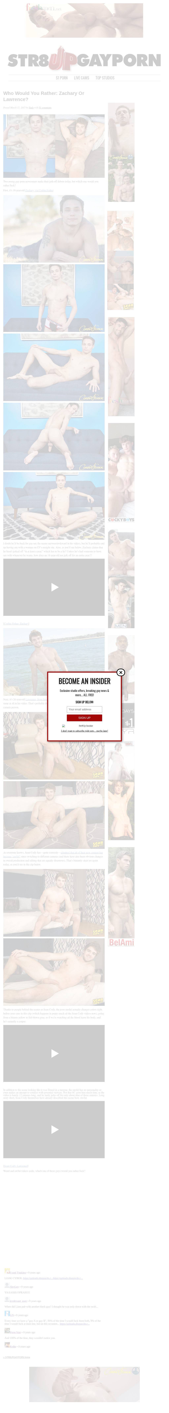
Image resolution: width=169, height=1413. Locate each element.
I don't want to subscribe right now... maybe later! (84, 731)
